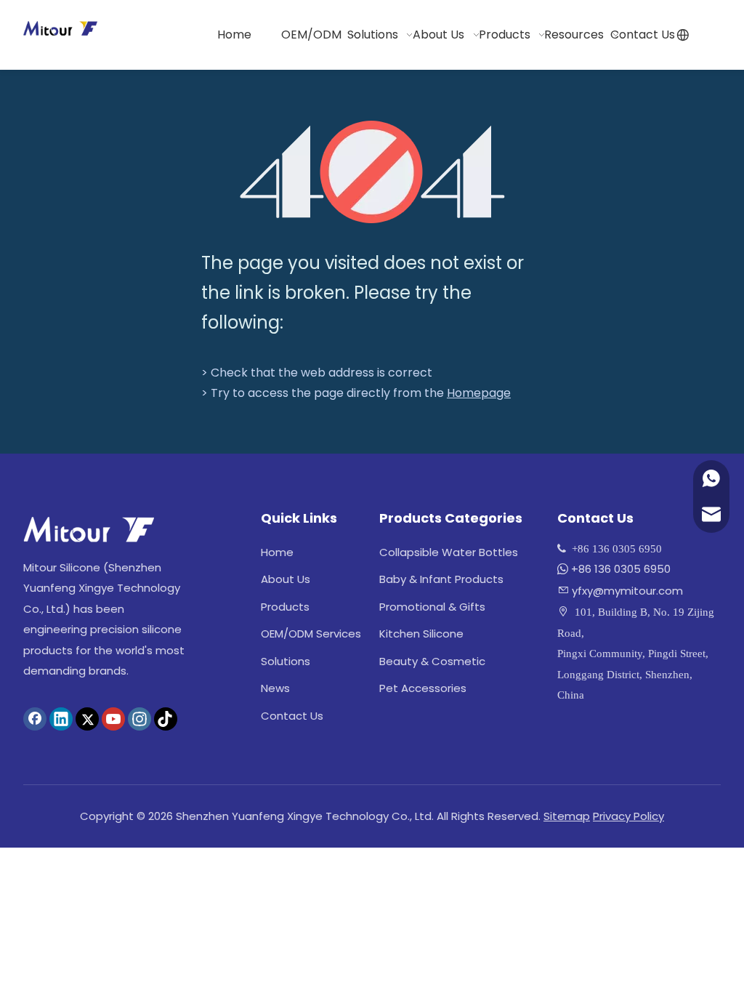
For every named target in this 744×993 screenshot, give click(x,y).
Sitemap (566, 816)
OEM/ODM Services (311, 633)
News (275, 688)
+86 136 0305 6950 (621, 568)
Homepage (479, 393)
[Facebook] (34, 719)
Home (277, 552)
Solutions (285, 661)
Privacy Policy (628, 816)
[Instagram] (139, 719)
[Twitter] (87, 719)
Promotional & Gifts (432, 606)
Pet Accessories (422, 688)
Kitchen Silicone (421, 633)
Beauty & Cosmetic (432, 661)
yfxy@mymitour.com (627, 590)
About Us (285, 579)
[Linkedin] (61, 719)
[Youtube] (113, 719)
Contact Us (292, 715)
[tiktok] (165, 719)
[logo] (88, 529)
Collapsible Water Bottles (448, 552)
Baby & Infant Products (441, 579)
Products (285, 606)
